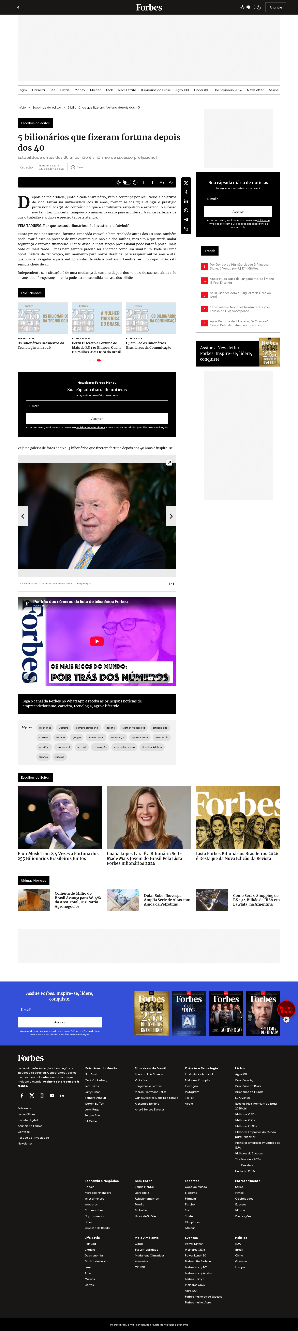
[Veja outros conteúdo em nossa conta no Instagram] (42, 1095)
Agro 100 (182, 90)
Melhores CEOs (245, 1114)
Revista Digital (28, 1120)
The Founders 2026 (227, 90)
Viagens (90, 1249)
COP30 (140, 1267)
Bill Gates (91, 1121)
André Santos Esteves (150, 1109)
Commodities (94, 1210)
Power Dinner (194, 1244)
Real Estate (127, 90)
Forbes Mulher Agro (198, 1302)
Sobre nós (24, 1108)
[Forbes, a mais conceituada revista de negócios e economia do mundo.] (149, 7)
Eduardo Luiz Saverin (149, 1074)
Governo (241, 1261)
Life (52, 90)
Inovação (191, 1086)
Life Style (92, 1238)
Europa (240, 1267)
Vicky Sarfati (143, 1080)
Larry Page (92, 1109)
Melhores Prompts (197, 1080)
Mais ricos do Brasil (150, 1068)
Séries (239, 1187)
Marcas (90, 1279)
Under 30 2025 (245, 1171)
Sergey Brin (92, 1115)
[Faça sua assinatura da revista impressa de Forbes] (151, 1013)
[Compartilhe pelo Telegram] (186, 219)
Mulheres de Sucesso (249, 1153)
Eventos (240, 1204)
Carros (89, 1285)
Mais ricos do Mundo (101, 1068)
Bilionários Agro (245, 1080)
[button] (144, 182)
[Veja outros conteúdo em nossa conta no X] (32, 1095)
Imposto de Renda (97, 1228)
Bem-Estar (143, 1181)
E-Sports (191, 1193)
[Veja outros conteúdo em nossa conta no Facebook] (22, 1095)
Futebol (190, 1204)
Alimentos (142, 1261)
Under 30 (201, 90)
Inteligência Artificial (199, 1074)
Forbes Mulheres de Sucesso (204, 1296)
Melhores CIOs (245, 1120)
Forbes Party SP (195, 1279)
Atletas (190, 1228)
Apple (189, 1103)
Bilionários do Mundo (249, 1092)
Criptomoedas (95, 1216)
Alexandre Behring (147, 1103)
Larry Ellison (93, 1092)
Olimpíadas (192, 1222)
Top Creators (244, 1165)
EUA (238, 1244)
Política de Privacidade (90, 427)
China (239, 1255)
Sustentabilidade (146, 1249)
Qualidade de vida (97, 1261)
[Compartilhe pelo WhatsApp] (186, 210)
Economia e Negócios (102, 1181)
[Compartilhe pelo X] (186, 183)
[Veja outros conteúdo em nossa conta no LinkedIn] (62, 1095)
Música (240, 1210)
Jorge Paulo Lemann (149, 1086)
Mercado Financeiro (98, 1193)
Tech (109, 90)
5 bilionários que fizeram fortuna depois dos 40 (104, 107)
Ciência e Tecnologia (201, 1068)
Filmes (239, 1193)
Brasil (239, 1249)
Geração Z (142, 1193)
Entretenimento (247, 1181)
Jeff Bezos (92, 1086)
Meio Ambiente (147, 1238)
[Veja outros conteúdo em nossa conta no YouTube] (52, 1095)
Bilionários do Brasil (155, 90)
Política (241, 1238)
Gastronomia (94, 1255)
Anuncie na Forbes (30, 1126)
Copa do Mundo (196, 1187)
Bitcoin (89, 1187)
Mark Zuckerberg (96, 1080)
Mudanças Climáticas (150, 1255)
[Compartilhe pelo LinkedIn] (186, 201)
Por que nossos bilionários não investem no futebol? (73, 226)
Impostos (91, 1204)
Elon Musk (91, 1074)
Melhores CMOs (246, 1126)
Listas (64, 90)
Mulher (95, 90)
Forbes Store (26, 1114)
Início (22, 107)
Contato (24, 1132)
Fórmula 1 (191, 1198)
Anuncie (276, 7)
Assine (274, 90)
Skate (189, 1216)
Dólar (88, 1222)
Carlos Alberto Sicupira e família (156, 1098)
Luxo (88, 1267)
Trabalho (141, 1210)
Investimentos (94, 1198)
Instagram (192, 1092)
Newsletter (255, 90)
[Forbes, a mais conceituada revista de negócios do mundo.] (49, 1058)
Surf (188, 1210)
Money (79, 90)
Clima (139, 1244)
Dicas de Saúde (145, 1216)
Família (139, 1204)
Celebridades (244, 1198)
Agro (23, 90)
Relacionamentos (147, 1198)
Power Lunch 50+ (196, 1255)
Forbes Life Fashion (198, 1261)
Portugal (90, 1244)
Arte (88, 1273)
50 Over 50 (242, 1098)
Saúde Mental (144, 1187)
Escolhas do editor (46, 107)
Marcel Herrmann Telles (150, 1092)
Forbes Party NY (196, 1267)
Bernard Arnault (95, 1098)
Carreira (38, 90)
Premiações (243, 1216)
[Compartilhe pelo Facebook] (186, 192)
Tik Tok (189, 1098)
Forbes (55, 701)
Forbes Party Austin (198, 1273)
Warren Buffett (94, 1103)
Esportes (192, 1181)
